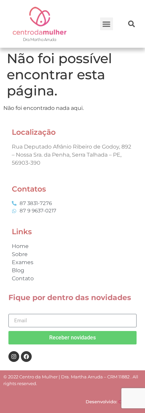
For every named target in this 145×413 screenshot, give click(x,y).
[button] (106, 23)
